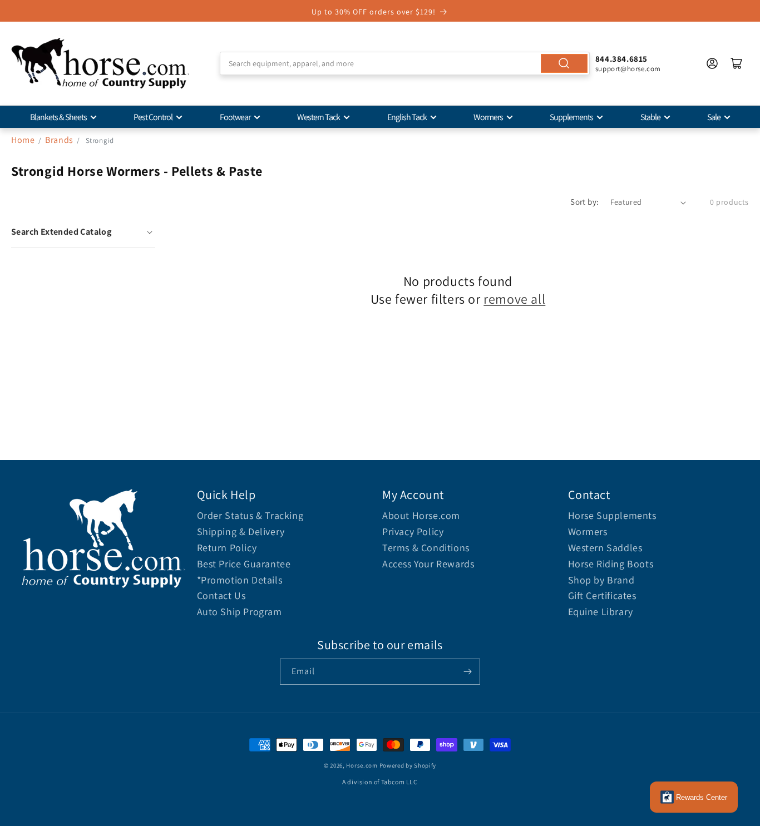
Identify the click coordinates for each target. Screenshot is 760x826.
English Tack (407, 117)
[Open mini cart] (736, 63)
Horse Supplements (612, 515)
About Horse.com (421, 515)
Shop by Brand (601, 579)
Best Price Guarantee (244, 563)
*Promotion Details (240, 579)
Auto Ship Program (239, 611)
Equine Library (600, 611)
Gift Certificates (602, 595)
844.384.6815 (621, 58)
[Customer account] (712, 63)
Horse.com (361, 765)
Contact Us (221, 595)
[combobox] (405, 63)
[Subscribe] (467, 672)
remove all (514, 299)
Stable (650, 117)
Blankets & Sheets (58, 117)
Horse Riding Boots (611, 563)
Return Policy (227, 547)
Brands (60, 140)
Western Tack (318, 117)
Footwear (235, 117)
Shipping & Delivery (241, 531)
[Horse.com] (100, 63)
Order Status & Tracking (250, 515)
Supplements (571, 117)
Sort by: (584, 201)
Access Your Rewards (428, 563)
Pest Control (153, 117)
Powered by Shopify (408, 765)
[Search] (564, 63)
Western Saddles (605, 547)
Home (22, 140)
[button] (83, 232)
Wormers (488, 117)
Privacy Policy (412, 531)
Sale (713, 117)
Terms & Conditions (426, 547)
